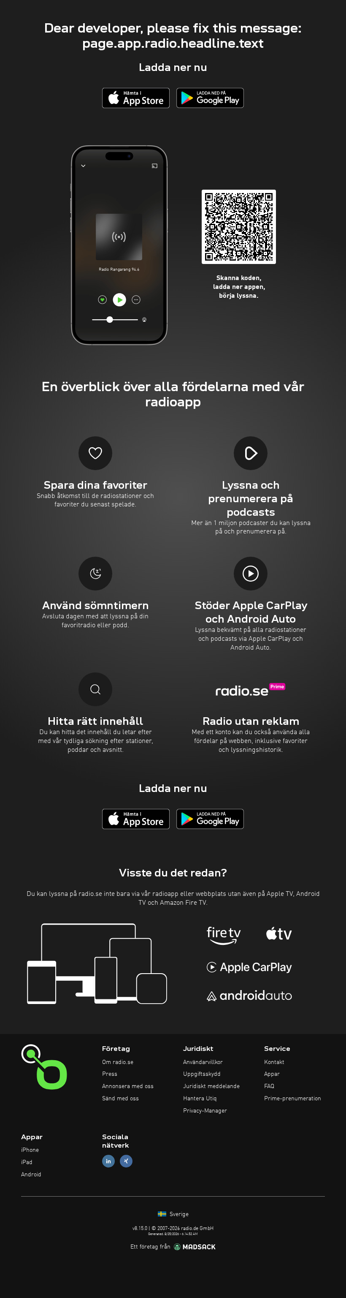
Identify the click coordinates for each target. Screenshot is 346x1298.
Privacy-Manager (205, 1111)
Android (31, 1175)
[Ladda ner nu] (136, 98)
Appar (272, 1074)
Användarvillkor (203, 1062)
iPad (26, 1162)
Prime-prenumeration (292, 1099)
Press (109, 1074)
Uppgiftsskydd (202, 1074)
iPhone (30, 1150)
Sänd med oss (120, 1099)
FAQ (269, 1086)
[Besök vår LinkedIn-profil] (108, 1161)
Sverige (178, 1214)
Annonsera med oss (128, 1086)
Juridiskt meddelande (211, 1086)
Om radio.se (117, 1062)
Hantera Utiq (200, 1099)
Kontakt (274, 1062)
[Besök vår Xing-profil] (126, 1161)
